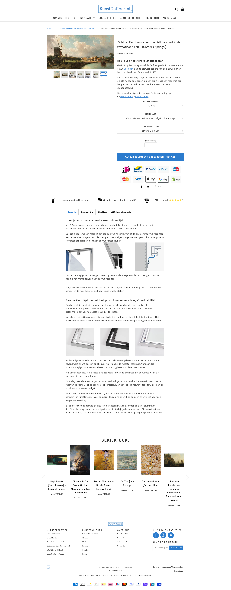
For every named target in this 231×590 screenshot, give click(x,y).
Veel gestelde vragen (56, 554)
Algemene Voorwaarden (172, 567)
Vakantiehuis (141, 96)
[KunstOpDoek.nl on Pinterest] (171, 536)
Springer (128, 68)
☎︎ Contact (170, 18)
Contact (120, 538)
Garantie (121, 546)
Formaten (86, 546)
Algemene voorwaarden (127, 542)
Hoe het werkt (53, 534)
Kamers (85, 554)
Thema (85, 538)
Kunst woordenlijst (55, 542)
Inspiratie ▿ (87, 18)
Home (49, 28)
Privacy (156, 567)
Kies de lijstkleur (151, 127)
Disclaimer (178, 571)
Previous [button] (51, 52)
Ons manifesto (123, 534)
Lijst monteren (53, 538)
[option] (80, 52)
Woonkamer (126, 96)
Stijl (84, 542)
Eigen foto (152, 18)
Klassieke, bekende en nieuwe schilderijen (75, 28)
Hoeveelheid (150, 141)
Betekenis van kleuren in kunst (60, 546)
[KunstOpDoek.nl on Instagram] (163, 536)
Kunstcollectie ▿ (64, 18)
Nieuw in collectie (90, 534)
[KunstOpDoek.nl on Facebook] (156, 536)
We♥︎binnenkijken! (55, 550)
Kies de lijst (150, 114)
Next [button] (109, 52)
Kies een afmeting (151, 101)
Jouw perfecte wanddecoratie (120, 18)
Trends (85, 550)
